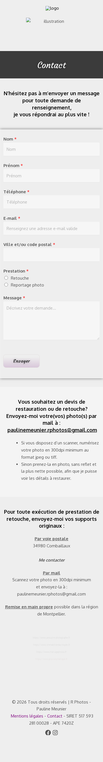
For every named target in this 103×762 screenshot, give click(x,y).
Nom (10, 138)
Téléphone (16, 191)
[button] (7, 36)
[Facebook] (48, 732)
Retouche (20, 278)
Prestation (16, 270)
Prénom (13, 165)
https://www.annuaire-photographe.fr (51, 637)
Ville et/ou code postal (29, 244)
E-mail (11, 218)
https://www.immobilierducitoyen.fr (51, 644)
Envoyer (21, 361)
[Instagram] (55, 732)
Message (14, 297)
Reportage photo (27, 284)
